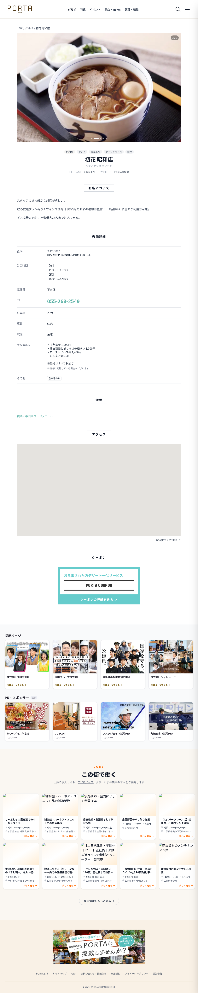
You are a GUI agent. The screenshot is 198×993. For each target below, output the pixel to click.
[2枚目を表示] (94, 138)
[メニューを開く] (187, 9)
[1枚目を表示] (91, 138)
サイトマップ (60, 973)
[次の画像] (175, 88)
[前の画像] (23, 88)
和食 (129, 151)
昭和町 (69, 151)
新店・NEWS (113, 9)
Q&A (73, 973)
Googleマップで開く (167, 539)
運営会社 (157, 973)
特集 (83, 9)
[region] (99, 87)
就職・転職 (132, 9)
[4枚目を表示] (103, 138)
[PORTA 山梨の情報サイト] (20, 9)
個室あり (95, 151)
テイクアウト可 (114, 151)
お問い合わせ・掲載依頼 (93, 973)
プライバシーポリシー (136, 973)
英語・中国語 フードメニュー (35, 416)
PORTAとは (42, 973)
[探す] (178, 9)
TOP (20, 28)
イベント (95, 9)
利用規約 (115, 973)
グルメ (72, 9)
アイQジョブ (85, 782)
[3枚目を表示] (99, 138)
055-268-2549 (63, 301)
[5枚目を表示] (106, 138)
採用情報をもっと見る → (99, 901)
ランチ (82, 151)
